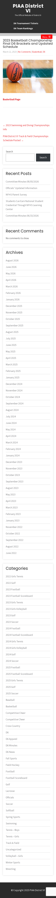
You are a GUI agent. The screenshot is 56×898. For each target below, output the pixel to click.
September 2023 (14, 481)
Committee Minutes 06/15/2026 (22, 215)
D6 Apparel (11, 739)
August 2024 (12, 410)
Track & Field (12, 843)
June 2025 (11, 345)
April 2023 (11, 501)
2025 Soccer (12, 693)
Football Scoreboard (16, 778)
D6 (44, 51)
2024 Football (13, 628)
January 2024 (13, 455)
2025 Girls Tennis (14, 680)
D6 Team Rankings (23, 28)
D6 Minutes (11, 745)
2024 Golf (11, 654)
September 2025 (14, 325)
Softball (10, 810)
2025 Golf (10, 687)
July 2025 (11, 338)
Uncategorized (13, 849)
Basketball (37, 51)
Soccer (9, 804)
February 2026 (13, 293)
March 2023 (12, 507)
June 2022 (11, 553)
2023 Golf (10, 615)
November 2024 (14, 390)
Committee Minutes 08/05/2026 (22, 181)
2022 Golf (11, 583)
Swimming (11, 823)
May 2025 (10, 351)
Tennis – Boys (12, 830)
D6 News (10, 752)
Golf (8, 784)
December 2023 (14, 462)
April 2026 (11, 280)
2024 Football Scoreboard (19, 635)
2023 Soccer (12, 622)
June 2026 (11, 267)
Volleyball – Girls (14, 856)
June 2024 (11, 423)
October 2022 (13, 533)
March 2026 (12, 286)
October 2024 (13, 397)
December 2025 (14, 306)
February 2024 (13, 449)
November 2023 (14, 468)
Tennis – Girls (12, 836)
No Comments (24, 51)
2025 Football (13, 667)
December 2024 (14, 384)
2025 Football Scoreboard (19, 674)
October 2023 (13, 475)
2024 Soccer (12, 661)
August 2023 (12, 488)
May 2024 (11, 429)
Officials (10, 797)
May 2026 (11, 273)
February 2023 (13, 514)
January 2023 (12, 520)
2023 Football (13, 589)
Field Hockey (12, 765)
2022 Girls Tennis (14, 576)
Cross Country (13, 726)
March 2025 (12, 364)
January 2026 (13, 299)
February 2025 (13, 371)
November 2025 (14, 312)
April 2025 (11, 358)
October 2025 (13, 319)
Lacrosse (10, 791)
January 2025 (12, 377)
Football (10, 771)
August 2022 (12, 546)
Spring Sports (13, 817)
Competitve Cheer (15, 719)
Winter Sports (13, 862)
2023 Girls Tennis (14, 602)
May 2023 (10, 494)
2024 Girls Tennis (14, 641)
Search (9, 151)
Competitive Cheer (15, 713)
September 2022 (14, 540)
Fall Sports (11, 758)
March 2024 (12, 442)
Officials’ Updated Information (21, 188)
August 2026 (12, 260)
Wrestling (11, 869)
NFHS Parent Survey (16, 194)
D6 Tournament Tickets (26, 23)
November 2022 (14, 527)
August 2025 (12, 332)
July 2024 (11, 416)
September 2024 (14, 403)
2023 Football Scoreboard (19, 596)
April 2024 (11, 436)
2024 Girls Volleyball (16, 648)
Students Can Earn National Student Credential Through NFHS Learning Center (24, 205)
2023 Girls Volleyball (16, 609)
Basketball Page (11, 99)
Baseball (10, 700)
